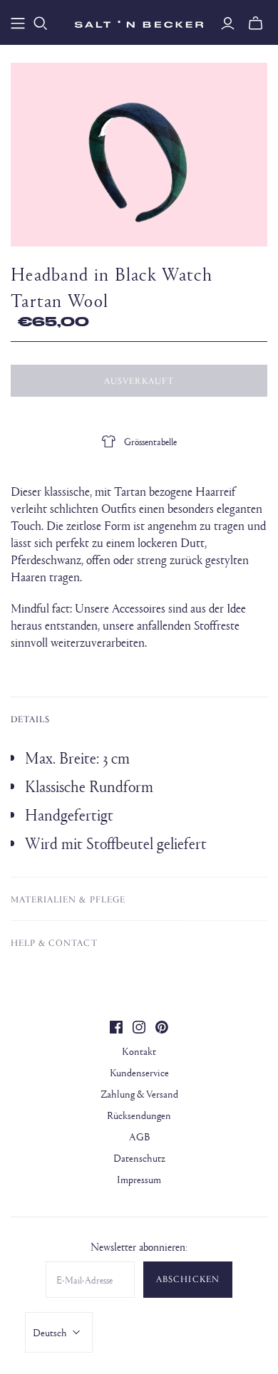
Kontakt (139, 1050)
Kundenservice (139, 1072)
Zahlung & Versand (139, 1093)
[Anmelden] (227, 23)
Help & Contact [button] (54, 942)
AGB (139, 1136)
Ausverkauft (138, 380)
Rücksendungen (139, 1115)
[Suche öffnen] (41, 23)
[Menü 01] (18, 23)
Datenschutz (139, 1157)
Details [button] (30, 718)
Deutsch (50, 1332)
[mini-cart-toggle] (255, 23)
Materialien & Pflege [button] (68, 898)
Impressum (139, 1179)
